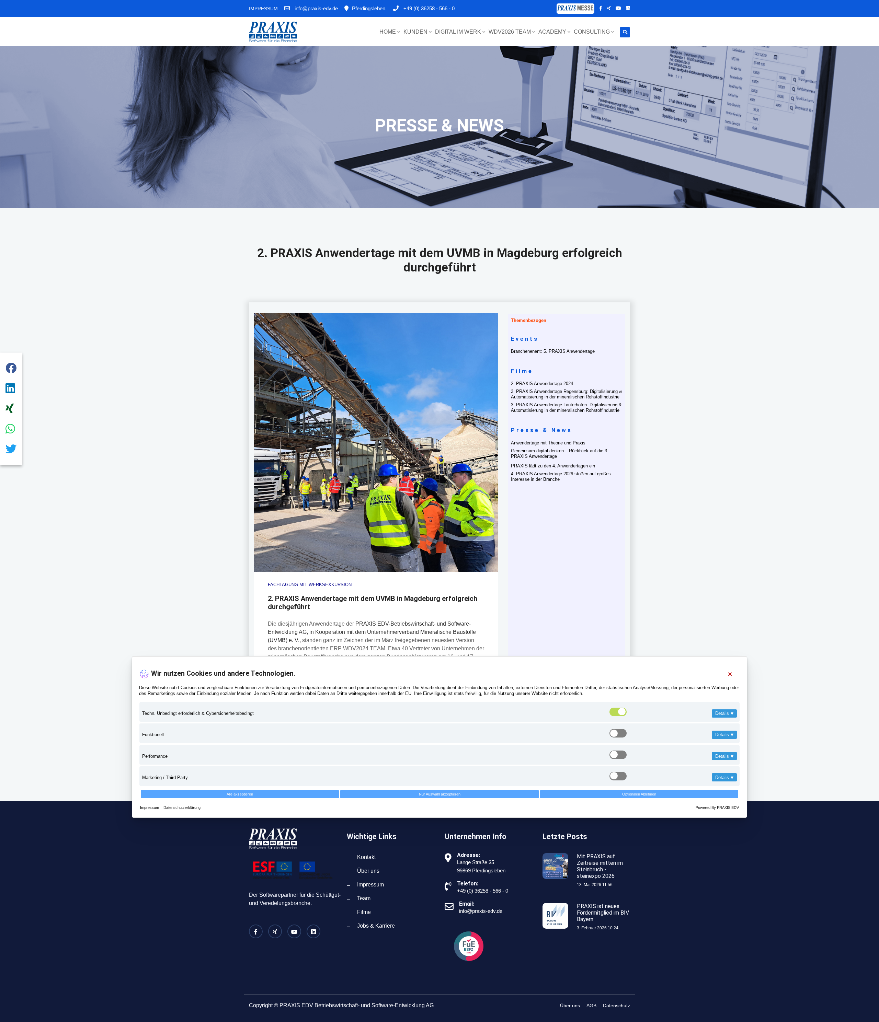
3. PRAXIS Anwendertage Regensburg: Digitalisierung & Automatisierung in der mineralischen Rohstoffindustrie (566, 394)
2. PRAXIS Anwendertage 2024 (542, 383)
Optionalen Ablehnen (639, 794)
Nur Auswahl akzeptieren (439, 794)
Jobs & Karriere (376, 926)
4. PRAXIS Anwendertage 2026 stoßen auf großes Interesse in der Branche (561, 476)
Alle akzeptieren (240, 794)
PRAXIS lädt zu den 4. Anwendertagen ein (553, 465)
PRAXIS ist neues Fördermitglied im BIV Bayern (603, 912)
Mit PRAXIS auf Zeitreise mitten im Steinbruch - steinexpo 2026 (600, 866)
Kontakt (366, 857)
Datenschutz (616, 1005)
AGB (591, 1005)
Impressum (150, 807)
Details (724, 713)
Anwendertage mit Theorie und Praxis (548, 442)
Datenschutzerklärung (182, 807)
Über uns (368, 871)
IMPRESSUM (263, 8)
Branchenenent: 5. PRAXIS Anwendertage (553, 351)
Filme (364, 912)
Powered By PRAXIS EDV (717, 807)
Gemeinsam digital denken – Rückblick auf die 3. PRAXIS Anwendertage (559, 453)
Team (363, 898)
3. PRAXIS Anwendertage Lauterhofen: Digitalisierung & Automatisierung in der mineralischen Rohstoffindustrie (566, 407)
